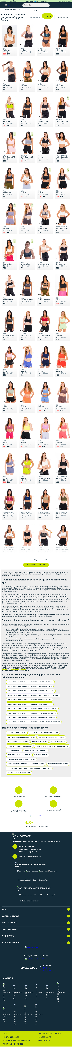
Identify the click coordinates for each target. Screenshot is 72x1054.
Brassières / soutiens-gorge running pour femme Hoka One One (33, 695)
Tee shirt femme (14, 750)
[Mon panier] (69, 5)
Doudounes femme (39, 741)
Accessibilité (44, 1037)
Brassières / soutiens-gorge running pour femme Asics (30, 686)
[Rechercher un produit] (47, 5)
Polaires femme (40, 755)
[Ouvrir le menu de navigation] (3, 5)
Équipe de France (58, 741)
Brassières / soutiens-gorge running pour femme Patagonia (32, 713)
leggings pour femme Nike (11, 670)
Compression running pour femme (21, 737)
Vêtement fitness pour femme (19, 746)
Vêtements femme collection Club (44, 732)
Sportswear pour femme (58, 764)
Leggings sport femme (17, 732)
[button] (18, 792)
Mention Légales (11, 1037)
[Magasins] (61, 5)
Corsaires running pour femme (51, 737)
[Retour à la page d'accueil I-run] (9, 5)
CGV (5, 1034)
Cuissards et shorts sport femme (21, 759)
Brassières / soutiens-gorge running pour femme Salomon (31, 717)
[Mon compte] (65, 5)
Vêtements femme (11, 10)
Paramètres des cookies (50, 1034)
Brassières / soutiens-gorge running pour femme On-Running (32, 708)
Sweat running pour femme (35, 750)
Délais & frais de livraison (29, 901)
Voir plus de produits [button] (37, 564)
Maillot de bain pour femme (19, 755)
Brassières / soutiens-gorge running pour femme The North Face (34, 722)
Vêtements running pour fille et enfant (52, 746)
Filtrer (47, 17)
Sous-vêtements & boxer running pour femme (26, 764)
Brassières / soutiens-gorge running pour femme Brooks (31, 691)
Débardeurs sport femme (18, 741)
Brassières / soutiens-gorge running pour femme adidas (30, 682)
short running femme (18, 669)
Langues (7, 978)
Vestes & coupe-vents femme (19, 772)
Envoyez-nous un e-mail (29, 856)
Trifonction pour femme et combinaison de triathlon (29, 768)
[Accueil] (2, 10)
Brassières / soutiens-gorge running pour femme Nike (29, 700)
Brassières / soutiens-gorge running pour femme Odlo (30, 704)
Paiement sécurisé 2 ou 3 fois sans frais (33, 880)
